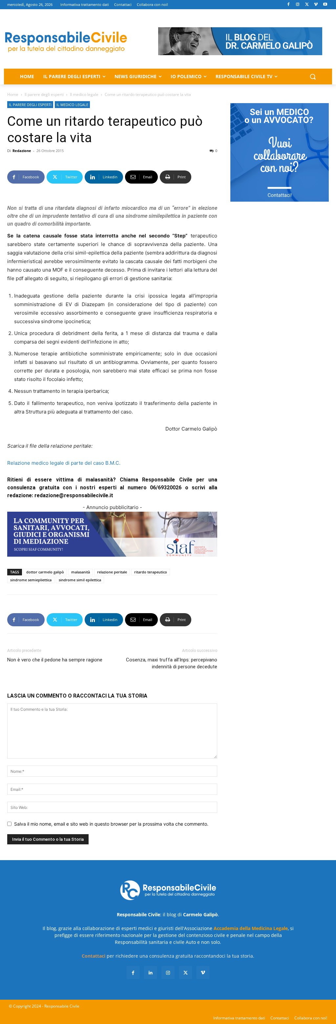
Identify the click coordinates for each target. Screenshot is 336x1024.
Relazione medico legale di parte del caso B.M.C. (63, 463)
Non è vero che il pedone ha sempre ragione (54, 660)
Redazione (21, 150)
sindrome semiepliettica (31, 579)
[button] (313, 76)
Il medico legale (84, 94)
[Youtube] (325, 5)
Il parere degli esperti (44, 94)
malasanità (80, 571)
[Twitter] (307, 5)
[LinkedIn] (150, 972)
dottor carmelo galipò (45, 571)
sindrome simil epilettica (80, 579)
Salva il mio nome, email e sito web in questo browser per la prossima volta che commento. (111, 824)
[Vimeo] (316, 5)
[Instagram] (298, 5)
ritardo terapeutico (150, 571)
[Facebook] (288, 5)
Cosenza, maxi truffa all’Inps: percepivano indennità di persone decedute (171, 663)
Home (12, 94)
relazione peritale (112, 571)
